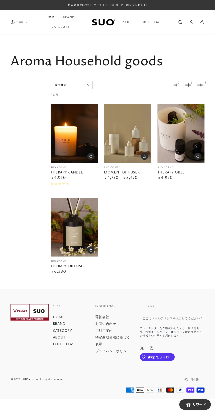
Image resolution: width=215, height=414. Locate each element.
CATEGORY (62, 330)
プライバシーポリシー (112, 351)
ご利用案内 (104, 330)
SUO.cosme (30, 379)
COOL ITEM (63, 344)
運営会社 (102, 317)
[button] (180, 22)
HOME (58, 317)
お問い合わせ (105, 323)
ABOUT (59, 337)
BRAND (59, 323)
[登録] (202, 318)
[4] (200, 85)
